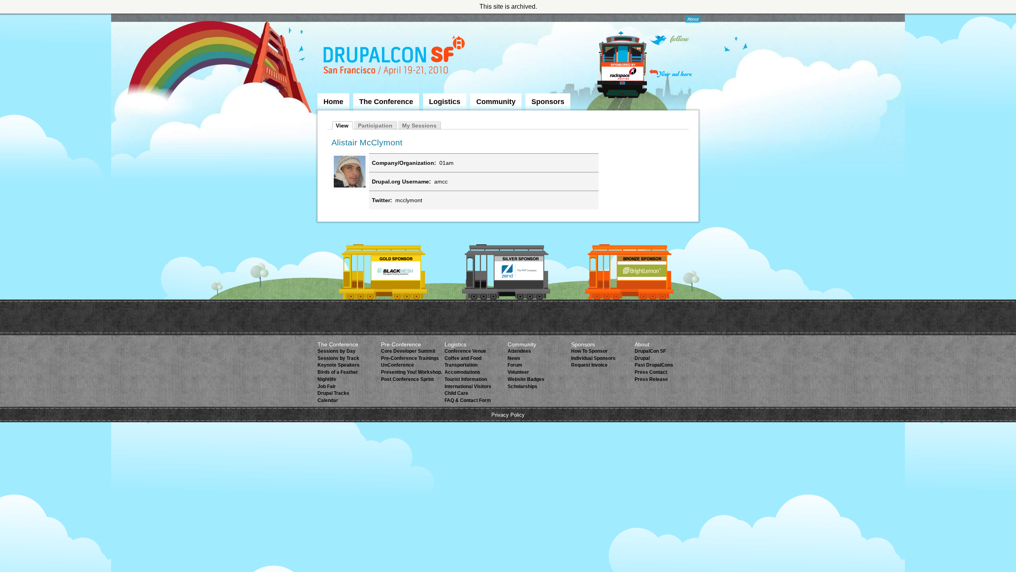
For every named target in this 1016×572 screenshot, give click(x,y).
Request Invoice (589, 365)
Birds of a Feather (338, 372)
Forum (515, 365)
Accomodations (462, 372)
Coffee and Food (462, 358)
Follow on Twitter (669, 40)
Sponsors (547, 102)
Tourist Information (465, 379)
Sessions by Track (338, 358)
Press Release (651, 379)
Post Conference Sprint (407, 379)
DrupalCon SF (650, 351)
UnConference (397, 365)
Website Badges (526, 379)
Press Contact (651, 372)
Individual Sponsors (593, 358)
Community (496, 102)
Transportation (460, 365)
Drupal (642, 358)
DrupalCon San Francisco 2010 (395, 57)
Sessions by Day (337, 351)
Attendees (519, 351)
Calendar (328, 400)
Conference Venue (465, 351)
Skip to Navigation (333, 17)
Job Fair (327, 386)
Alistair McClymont (366, 142)
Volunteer (518, 372)
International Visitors (467, 386)
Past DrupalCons (654, 365)
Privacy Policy (508, 415)
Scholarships (522, 386)
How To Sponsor (589, 351)
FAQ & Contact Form (467, 400)
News (514, 358)
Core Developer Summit (408, 351)
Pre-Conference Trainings (410, 358)
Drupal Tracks (333, 393)
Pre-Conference (401, 344)
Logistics (444, 102)
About (692, 19)
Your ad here (670, 73)
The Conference (386, 102)
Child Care (456, 393)
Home (333, 102)
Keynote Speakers (339, 365)
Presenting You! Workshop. (411, 372)
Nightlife (327, 379)
